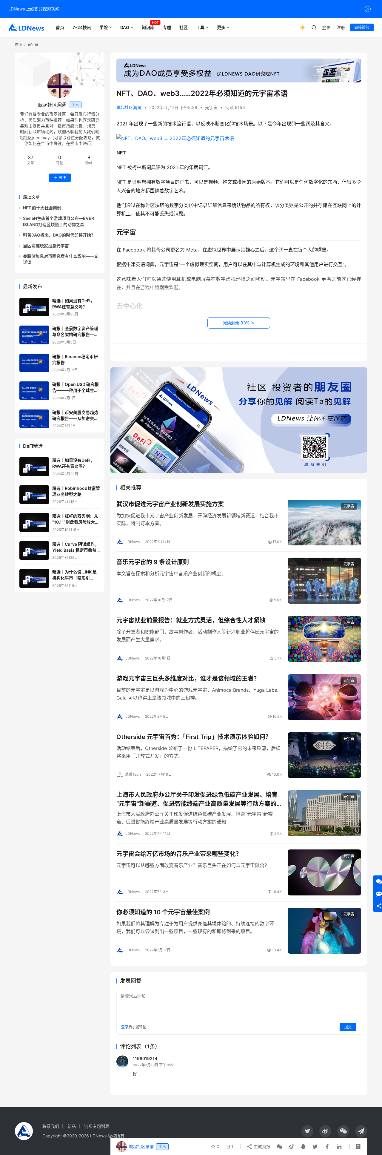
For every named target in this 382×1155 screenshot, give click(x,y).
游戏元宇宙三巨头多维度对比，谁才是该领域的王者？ (188, 678)
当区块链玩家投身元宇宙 (46, 245)
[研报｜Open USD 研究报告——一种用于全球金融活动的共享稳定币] (34, 390)
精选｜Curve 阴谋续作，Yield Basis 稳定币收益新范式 (75, 550)
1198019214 (145, 1058)
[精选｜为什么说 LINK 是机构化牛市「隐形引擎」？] (34, 578)
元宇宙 (211, 107)
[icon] (307, 1131)
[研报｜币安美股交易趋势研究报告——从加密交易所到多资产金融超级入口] (34, 418)
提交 (348, 1027)
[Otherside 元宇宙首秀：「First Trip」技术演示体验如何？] (324, 755)
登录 (326, 27)
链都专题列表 (96, 1126)
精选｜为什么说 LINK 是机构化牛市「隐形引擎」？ (74, 577)
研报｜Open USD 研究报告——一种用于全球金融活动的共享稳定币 (75, 390)
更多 (221, 27)
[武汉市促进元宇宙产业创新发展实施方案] (324, 523)
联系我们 (50, 1126)
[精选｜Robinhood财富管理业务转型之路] (34, 494)
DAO (124, 27)
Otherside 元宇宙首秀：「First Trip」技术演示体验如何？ (193, 736)
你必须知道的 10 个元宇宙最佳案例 (163, 912)
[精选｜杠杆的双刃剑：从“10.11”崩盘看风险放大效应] (34, 522)
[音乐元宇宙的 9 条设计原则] (324, 581)
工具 (200, 27)
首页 (60, 27)
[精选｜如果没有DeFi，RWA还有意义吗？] (34, 307)
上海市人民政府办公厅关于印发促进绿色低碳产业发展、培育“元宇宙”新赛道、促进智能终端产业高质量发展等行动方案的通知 (197, 799)
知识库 (148, 27)
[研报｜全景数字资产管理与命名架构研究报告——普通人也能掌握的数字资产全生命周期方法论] (34, 335)
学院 (103, 27)
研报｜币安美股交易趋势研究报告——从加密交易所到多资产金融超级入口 (75, 418)
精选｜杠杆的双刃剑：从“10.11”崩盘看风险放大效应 (75, 521)
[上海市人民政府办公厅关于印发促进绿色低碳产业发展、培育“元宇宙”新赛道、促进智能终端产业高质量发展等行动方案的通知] (324, 813)
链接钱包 (362, 27)
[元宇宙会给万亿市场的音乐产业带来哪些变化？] (324, 872)
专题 (167, 27)
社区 (183, 27)
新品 (71, 1126)
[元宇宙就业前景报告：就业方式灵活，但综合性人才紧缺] (324, 639)
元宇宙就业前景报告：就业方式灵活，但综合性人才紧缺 (191, 620)
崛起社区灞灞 (128, 107)
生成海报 (261, 1146)
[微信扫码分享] (279, 1146)
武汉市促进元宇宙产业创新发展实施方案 (170, 504)
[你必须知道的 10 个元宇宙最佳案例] (324, 931)
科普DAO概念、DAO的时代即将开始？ (59, 234)
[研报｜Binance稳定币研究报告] (34, 363)
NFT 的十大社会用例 (42, 207)
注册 (341, 27)
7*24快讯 (82, 27)
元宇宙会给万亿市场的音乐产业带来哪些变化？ (179, 854)
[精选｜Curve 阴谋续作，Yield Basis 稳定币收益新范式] (34, 550)
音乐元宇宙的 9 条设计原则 (152, 562)
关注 (62, 177)
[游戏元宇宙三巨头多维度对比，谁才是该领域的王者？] (324, 697)
